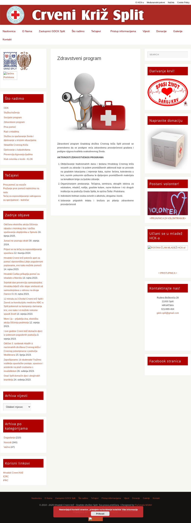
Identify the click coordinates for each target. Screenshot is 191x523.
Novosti (7, 442)
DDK (6, 108)
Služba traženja (12, 112)
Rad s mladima (11, 131)
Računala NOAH (143, 505)
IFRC (5, 480)
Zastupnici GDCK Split (65, 498)
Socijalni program (13, 117)
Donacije (136, 498)
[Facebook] (95, 519)
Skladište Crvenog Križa (16, 145)
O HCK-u (139, 2)
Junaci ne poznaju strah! (16, 240)
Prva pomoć (10, 127)
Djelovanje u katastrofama (17, 149)
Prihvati (100, 513)
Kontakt (156, 498)
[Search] (183, 56)
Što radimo (83, 498)
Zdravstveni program (14, 122)
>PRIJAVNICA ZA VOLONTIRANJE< (168, 218)
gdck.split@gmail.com (168, 313)
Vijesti (126, 498)
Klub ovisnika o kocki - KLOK (18, 159)
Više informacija (130, 509)
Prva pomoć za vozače (14, 184)
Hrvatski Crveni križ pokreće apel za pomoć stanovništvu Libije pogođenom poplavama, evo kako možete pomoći (23, 262)
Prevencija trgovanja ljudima (18, 154)
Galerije (146, 498)
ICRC (6, 476)
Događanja (9, 437)
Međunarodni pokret (156, 2)
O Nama (48, 498)
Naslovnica (37, 498)
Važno (7, 447)
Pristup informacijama (111, 498)
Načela (171, 2)
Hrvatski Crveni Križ (13, 472)
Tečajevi (94, 498)
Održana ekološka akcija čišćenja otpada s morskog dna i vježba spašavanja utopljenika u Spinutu (21, 228)
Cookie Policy (183, 2)
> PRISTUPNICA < (167, 273)
